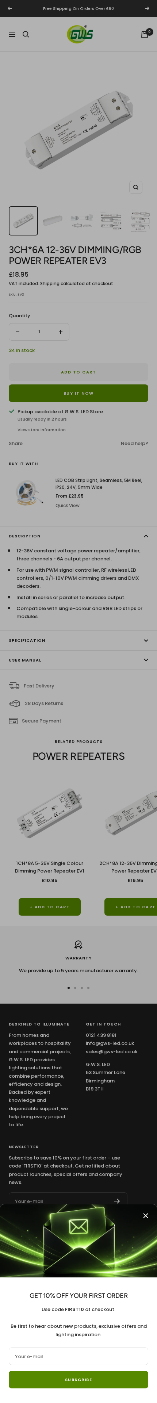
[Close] (145, 1215)
